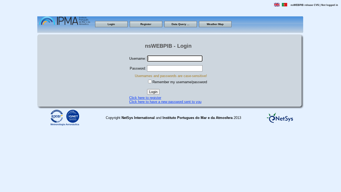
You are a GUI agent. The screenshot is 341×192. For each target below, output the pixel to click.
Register (145, 24)
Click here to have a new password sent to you (165, 102)
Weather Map (215, 24)
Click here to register (145, 98)
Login (111, 24)
